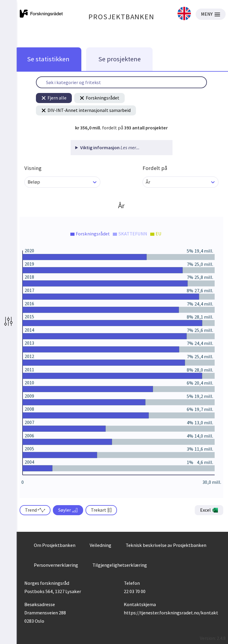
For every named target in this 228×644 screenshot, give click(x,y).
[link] (184, 14)
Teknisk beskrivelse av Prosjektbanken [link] (166, 545)
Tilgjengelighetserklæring (119, 565)
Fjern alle (57, 98)
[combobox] (146, 182)
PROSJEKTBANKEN (121, 16)
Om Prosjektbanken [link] (54, 545)
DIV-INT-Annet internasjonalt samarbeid (89, 110)
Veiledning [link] (100, 545)
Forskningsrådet (102, 98)
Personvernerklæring (56, 565)
